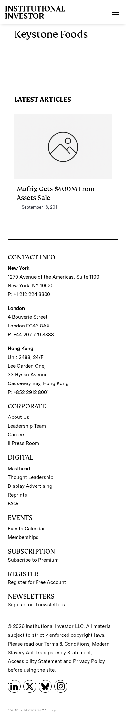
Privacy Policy (89, 661)
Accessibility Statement (35, 661)
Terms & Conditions (66, 644)
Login (53, 710)
